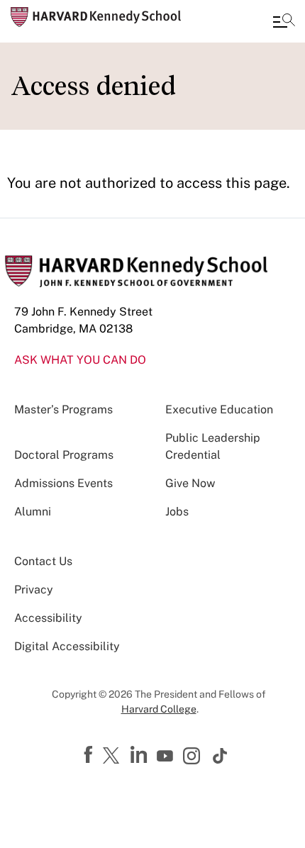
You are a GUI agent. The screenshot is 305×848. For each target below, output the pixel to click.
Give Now (190, 483)
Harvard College (158, 709)
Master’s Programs (63, 409)
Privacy (33, 589)
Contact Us (43, 561)
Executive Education (219, 409)
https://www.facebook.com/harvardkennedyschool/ (90, 755)
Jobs (177, 511)
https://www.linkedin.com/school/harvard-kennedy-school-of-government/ (140, 755)
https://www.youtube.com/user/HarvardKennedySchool (166, 756)
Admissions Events (63, 483)
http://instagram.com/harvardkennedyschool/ (193, 757)
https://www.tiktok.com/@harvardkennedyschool (220, 756)
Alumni (32, 511)
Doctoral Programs (63, 455)
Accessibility (48, 618)
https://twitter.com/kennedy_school (113, 756)
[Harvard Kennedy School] (96, 17)
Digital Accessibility (67, 646)
